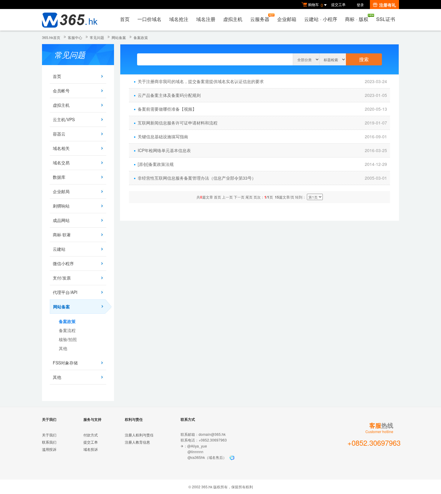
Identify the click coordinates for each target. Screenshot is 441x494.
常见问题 (97, 37)
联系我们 (49, 442)
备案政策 (141, 37)
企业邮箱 (286, 19)
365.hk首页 (51, 37)
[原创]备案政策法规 (156, 164)
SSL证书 (385, 19)
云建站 (59, 249)
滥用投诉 (49, 449)
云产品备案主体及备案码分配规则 (169, 95)
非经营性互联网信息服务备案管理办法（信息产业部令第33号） (197, 178)
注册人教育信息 (137, 442)
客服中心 (75, 37)
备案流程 (67, 330)
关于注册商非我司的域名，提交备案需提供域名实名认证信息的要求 (201, 81)
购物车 (315, 5)
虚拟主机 (232, 19)
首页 (125, 19)
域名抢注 (178, 19)
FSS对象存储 (65, 363)
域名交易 (61, 163)
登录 (360, 4)
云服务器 (259, 19)
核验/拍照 (68, 339)
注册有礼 (387, 5)
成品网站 (61, 220)
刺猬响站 (61, 206)
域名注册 (205, 19)
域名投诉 (90, 449)
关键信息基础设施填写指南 (163, 136)
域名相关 (61, 148)
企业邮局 (61, 191)
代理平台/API (65, 292)
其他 (63, 348)
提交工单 (338, 4)
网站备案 (119, 37)
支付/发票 (62, 278)
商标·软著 (62, 235)
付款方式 (90, 434)
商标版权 (356, 19)
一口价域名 (149, 19)
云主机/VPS (64, 119)
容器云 (59, 134)
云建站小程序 (320, 19)
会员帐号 (61, 91)
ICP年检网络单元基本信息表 (164, 150)
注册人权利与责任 (139, 434)
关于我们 (49, 434)
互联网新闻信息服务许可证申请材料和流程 (178, 123)
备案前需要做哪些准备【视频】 (167, 109)
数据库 (59, 177)
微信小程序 (63, 263)
